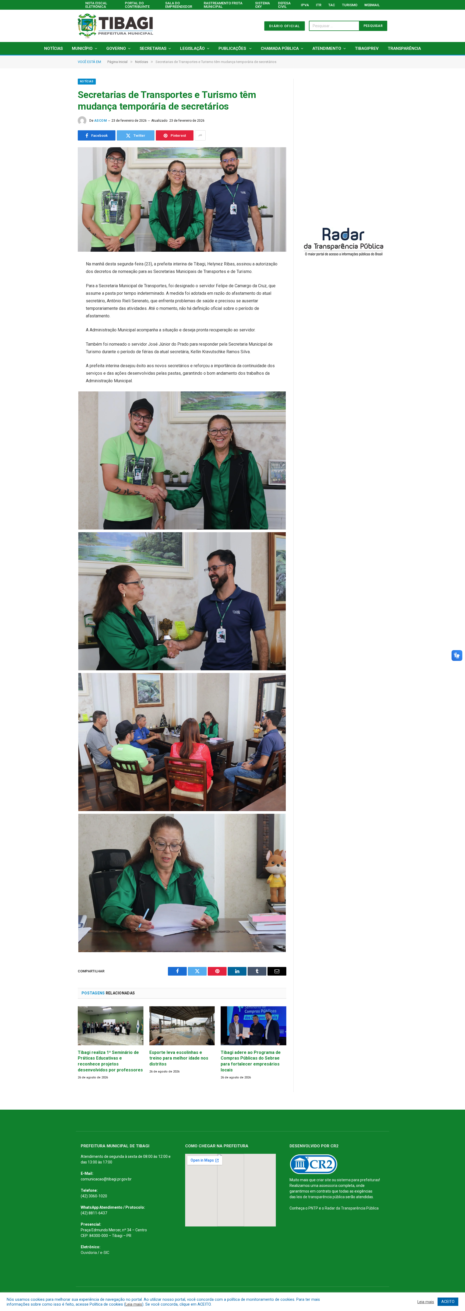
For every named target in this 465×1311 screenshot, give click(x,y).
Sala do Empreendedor (178, 5)
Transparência (404, 48)
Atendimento (326, 48)
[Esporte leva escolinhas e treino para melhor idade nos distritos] (182, 1025)
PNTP (313, 1208)
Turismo (349, 5)
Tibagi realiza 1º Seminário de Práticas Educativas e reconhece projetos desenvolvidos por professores (110, 1061)
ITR (318, 5)
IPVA (305, 5)
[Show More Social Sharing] (200, 135)
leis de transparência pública (321, 1197)
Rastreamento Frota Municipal (223, 5)
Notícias (53, 48)
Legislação (192, 48)
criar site (323, 1180)
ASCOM (100, 120)
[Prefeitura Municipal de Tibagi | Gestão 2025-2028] (115, 26)
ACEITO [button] (448, 1301)
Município (82, 48)
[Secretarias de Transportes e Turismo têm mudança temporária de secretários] (182, 199)
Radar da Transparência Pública (352, 1208)
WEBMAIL (372, 5)
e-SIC (104, 1252)
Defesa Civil (284, 5)
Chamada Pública (280, 48)
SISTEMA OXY (262, 5)
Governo (116, 48)
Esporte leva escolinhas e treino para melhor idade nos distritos (178, 1058)
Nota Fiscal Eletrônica (96, 5)
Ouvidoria (89, 1252)
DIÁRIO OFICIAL (284, 26)
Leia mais (133, 1304)
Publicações (233, 48)
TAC (331, 5)
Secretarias (153, 48)
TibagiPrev (367, 48)
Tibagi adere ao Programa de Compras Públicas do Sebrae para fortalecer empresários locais (251, 1061)
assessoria (328, 1185)
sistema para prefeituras (358, 1180)
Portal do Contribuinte (137, 5)
